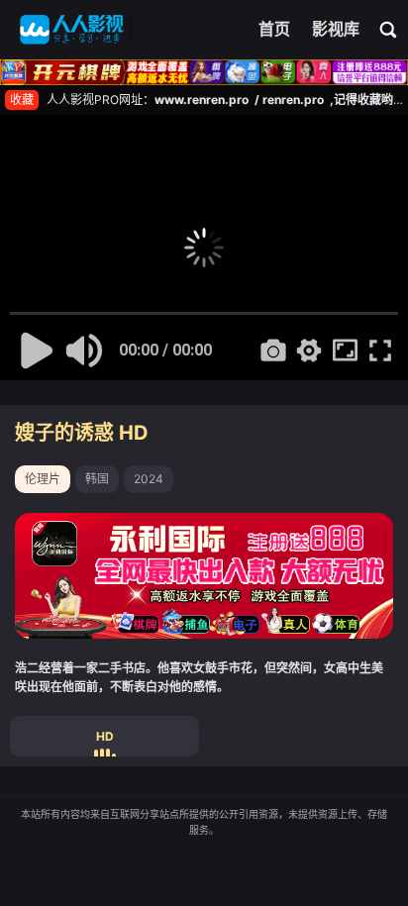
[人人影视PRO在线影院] (72, 30)
